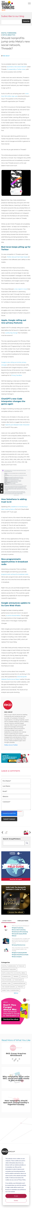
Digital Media (16, 954)
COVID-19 (24, 976)
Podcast (15, 945)
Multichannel (16, 931)
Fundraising (24, 931)
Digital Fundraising (8, 33)
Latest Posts (6, 920)
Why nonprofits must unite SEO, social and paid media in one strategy (20, 949)
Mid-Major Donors (8, 986)
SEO (25, 952)
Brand (14, 935)
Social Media (24, 954)
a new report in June (20, 289)
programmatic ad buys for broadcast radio (14, 574)
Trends (15, 976)
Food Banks (19, 980)
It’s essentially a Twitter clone (16, 69)
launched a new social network (16, 66)
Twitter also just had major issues (17, 257)
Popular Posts (23, 920)
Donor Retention (19, 983)
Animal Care (22, 945)
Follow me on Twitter (11, 745)
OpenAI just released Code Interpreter (17, 425)
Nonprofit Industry (18, 933)
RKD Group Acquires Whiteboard (20, 925)
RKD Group (6, 55)
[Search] (27, 843)
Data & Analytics (8, 35)
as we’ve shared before (13, 615)
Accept (16, 1196)
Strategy (21, 986)
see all (16, 993)
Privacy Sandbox (16, 375)
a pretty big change (11, 333)
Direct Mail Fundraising (19, 929)
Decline (16, 1200)
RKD (25, 933)
